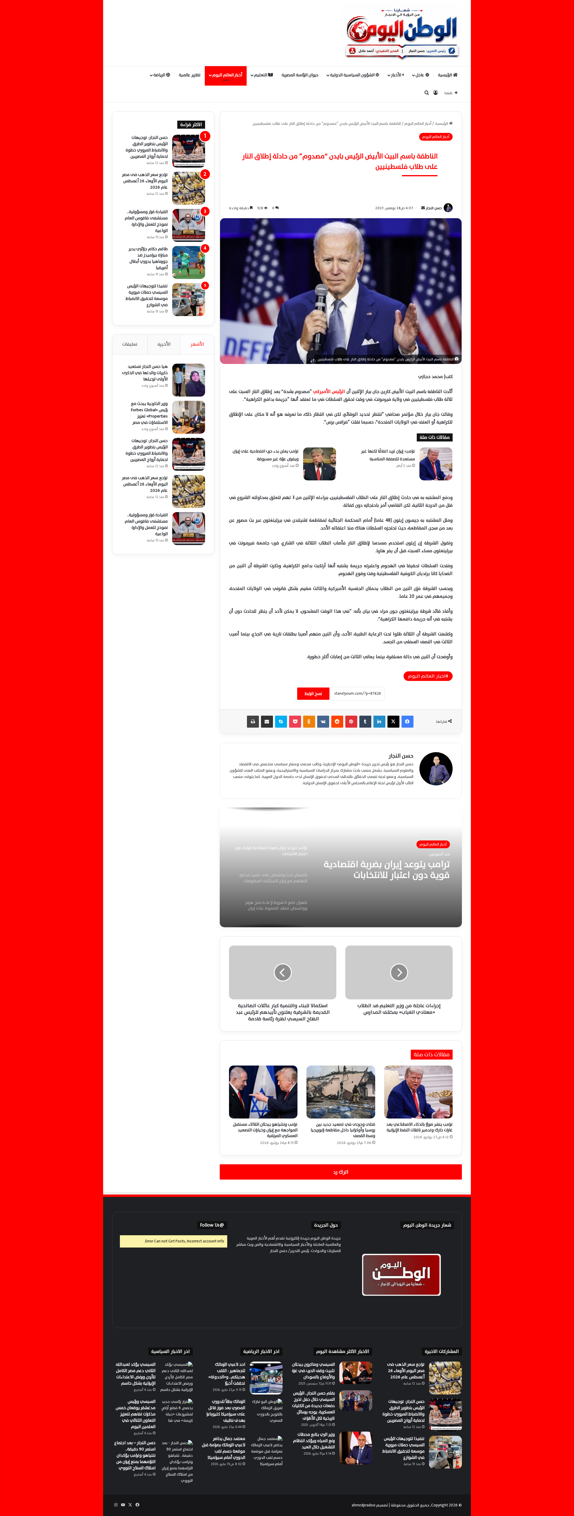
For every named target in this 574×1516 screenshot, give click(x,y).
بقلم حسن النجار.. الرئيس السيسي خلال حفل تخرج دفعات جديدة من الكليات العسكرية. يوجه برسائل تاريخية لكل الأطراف (313, 1406)
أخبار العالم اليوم (227, 75)
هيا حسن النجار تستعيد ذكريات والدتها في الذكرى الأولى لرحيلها (145, 373)
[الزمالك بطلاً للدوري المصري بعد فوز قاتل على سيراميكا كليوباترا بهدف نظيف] (266, 1415)
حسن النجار (434, 208)
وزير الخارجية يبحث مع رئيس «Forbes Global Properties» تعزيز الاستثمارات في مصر (149, 413)
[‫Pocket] (295, 722)
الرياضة (159, 75)
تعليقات (130, 344)
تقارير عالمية (190, 75)
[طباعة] (253, 722)
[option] (341, 867)
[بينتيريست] (351, 722)
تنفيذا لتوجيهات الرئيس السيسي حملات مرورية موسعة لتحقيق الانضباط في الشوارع (147, 295)
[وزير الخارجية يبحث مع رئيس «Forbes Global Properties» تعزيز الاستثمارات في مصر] (188, 417)
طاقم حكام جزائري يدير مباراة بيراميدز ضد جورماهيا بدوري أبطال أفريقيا (148, 258)
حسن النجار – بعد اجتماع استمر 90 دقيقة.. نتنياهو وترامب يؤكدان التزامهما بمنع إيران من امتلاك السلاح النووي (134, 1455)
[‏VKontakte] (323, 722)
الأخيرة (164, 344)
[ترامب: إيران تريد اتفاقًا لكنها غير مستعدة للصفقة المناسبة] (435, 463)
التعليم (261, 75)
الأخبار (396, 75)
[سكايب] (281, 722)
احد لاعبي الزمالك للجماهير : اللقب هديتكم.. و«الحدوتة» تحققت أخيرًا (226, 1374)
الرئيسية (445, 75)
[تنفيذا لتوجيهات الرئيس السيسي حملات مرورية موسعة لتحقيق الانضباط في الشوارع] (188, 299)
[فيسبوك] (407, 722)
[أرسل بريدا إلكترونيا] (423, 208)
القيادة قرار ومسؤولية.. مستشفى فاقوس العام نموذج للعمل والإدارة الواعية (146, 221)
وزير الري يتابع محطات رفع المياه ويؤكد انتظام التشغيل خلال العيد (314, 1440)
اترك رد (340, 1172)
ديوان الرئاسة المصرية (300, 75)
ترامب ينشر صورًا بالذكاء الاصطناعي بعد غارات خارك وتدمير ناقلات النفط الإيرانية (419, 1127)
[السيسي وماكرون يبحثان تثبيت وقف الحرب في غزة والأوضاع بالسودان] (355, 1373)
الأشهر (197, 344)
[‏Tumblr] (365, 722)
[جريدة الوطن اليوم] (402, 33)
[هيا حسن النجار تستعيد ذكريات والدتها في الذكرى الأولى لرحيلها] (188, 380)
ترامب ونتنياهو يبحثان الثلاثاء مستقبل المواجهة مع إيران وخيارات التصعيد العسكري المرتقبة (265, 1130)
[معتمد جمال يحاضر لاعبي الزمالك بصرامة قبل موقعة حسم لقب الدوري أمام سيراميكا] (266, 1452)
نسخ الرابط (313, 693)
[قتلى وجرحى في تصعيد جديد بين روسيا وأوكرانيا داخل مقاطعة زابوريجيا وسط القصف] (340, 1092)
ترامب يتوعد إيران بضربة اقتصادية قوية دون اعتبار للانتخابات (387, 870)
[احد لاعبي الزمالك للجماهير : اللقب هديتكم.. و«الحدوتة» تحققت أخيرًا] (266, 1378)
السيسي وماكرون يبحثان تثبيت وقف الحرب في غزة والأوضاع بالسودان (313, 1370)
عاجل (420, 75)
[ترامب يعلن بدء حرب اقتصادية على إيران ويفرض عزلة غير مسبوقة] (319, 463)
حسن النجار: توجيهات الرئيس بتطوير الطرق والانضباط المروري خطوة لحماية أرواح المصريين (147, 147)
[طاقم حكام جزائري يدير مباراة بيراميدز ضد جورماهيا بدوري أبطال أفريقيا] (188, 262)
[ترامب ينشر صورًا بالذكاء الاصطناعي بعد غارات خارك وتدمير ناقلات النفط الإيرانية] (418, 1092)
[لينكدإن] (379, 722)
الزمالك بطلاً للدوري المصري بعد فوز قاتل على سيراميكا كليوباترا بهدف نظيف (225, 1411)
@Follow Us (212, 1225)
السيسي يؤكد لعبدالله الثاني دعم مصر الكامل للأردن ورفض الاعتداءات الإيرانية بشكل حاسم (135, 1374)
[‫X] (393, 722)
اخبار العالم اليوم (426, 676)
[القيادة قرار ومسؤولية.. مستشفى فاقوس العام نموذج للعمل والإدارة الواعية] (188, 225)
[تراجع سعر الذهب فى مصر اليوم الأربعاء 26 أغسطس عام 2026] (188, 188)
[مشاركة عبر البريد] (267, 722)
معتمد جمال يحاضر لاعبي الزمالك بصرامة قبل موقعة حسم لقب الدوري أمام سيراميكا (223, 1448)
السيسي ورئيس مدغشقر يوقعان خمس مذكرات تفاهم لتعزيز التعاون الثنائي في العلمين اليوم (135, 1414)
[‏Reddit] (337, 722)
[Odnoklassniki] (309, 722)
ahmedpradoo (363, 1505)
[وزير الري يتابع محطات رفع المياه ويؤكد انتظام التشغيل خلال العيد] (355, 1448)
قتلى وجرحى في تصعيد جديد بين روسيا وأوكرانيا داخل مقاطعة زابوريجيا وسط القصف (343, 1130)
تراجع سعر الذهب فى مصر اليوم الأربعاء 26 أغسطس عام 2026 (145, 181)
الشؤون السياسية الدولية (352, 75)
